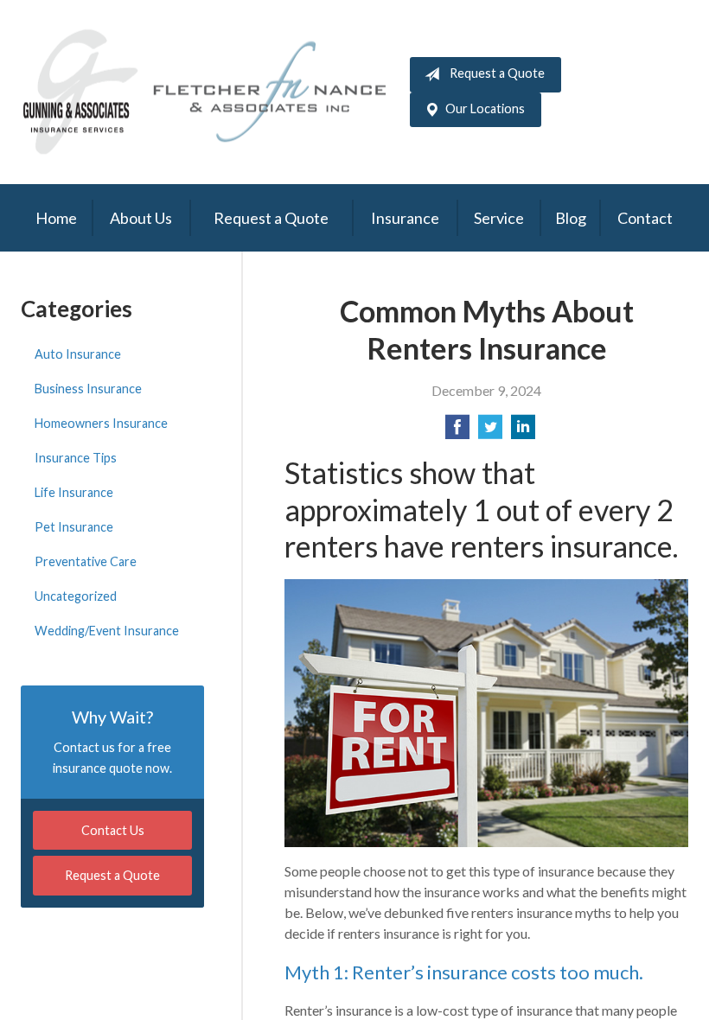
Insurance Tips (76, 457)
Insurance (405, 217)
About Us (141, 217)
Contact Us (112, 830)
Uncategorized (76, 596)
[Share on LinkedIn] (523, 432)
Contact (645, 217)
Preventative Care (86, 561)
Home (56, 217)
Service (499, 217)
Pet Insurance (74, 527)
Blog (570, 217)
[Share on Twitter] (490, 432)
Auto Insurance (78, 354)
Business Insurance (88, 388)
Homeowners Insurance (101, 423)
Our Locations (485, 108)
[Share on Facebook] (457, 432)
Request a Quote (497, 73)
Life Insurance (74, 492)
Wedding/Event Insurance (107, 630)
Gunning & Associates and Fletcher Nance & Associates (215, 92)
